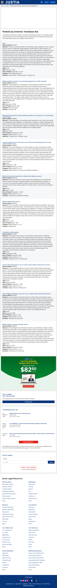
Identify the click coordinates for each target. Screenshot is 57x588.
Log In (46, 2)
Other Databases (7, 551)
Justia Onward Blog (33, 565)
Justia (2, 6)
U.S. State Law (33, 528)
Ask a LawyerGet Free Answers (8, 395)
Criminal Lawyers (7, 489)
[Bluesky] (32, 580)
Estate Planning (32, 494)
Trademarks (5, 565)
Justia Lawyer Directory (34, 555)
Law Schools (32, 505)
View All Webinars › (28, 442)
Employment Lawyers (8, 491)
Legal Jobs (5, 553)
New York (31, 542)
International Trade (7, 516)
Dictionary (31, 507)
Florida (30, 539)
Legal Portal (18, 583)
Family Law (31, 496)
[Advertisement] (28, 17)
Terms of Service (36, 583)
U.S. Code (4, 532)
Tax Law (4, 521)
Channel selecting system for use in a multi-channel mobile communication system (26, 265)
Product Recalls (6, 560)
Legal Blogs (5, 555)
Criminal (30, 486)
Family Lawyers (6, 496)
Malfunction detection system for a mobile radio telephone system (21, 176)
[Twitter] (34, 580)
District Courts (6, 542)
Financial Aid (31, 512)
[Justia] (12, 2)
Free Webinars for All (10, 410)
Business (5, 505)
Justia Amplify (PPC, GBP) (35, 562)
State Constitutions (33, 530)
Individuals (32, 482)
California (31, 537)
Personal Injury (32, 498)
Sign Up (53, 2)
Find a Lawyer (7, 455)
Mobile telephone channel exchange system (15, 324)
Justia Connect (10, 583)
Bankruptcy (31, 484)
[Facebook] (25, 580)
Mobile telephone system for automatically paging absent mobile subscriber (24, 81)
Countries (5, 567)
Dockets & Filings (7, 544)
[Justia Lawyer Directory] (36, 580)
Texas (30, 544)
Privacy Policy (46, 583)
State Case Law (32, 535)
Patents (7, 6)
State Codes (31, 532)
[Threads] (30, 580)
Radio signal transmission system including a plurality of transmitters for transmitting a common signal (27, 116)
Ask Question (28, 402)
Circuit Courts (6, 539)
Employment (5, 512)
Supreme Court (6, 537)
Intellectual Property (8, 514)
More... (4, 501)
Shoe (3, 43)
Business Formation (7, 507)
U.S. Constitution (7, 530)
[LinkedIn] (21, 580)
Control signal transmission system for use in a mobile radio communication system (26, 294)
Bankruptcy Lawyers (8, 484)
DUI (29, 491)
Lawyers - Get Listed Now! (28, 467)
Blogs (30, 519)
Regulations (5, 535)
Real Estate (5, 519)
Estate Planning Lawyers (9, 494)
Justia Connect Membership (36, 553)
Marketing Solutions (35, 551)
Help (30, 583)
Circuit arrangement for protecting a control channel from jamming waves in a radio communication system (26, 143)
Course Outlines (32, 514)
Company (25, 583)
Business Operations (8, 509)
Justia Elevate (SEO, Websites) (36, 560)
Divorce (30, 489)
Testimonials (32, 567)
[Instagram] (27, 580)
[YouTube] (23, 580)
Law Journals (32, 516)
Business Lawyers (7, 486)
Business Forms (6, 558)
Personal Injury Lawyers (9, 498)
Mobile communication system (11, 201)
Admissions (31, 509)
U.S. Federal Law (7, 528)
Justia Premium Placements (36, 558)
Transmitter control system (10, 232)
